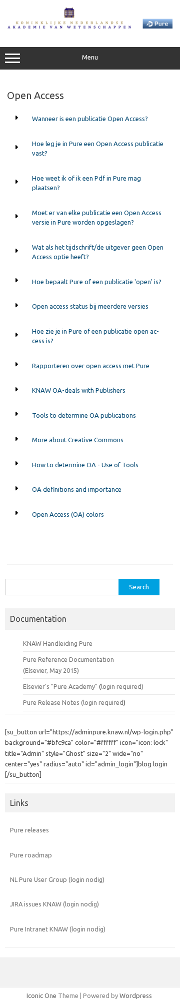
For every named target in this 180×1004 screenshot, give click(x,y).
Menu (90, 57)
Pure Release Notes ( (53, 702)
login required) (122, 686)
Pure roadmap (31, 854)
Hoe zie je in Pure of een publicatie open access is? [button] (95, 336)
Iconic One (41, 995)
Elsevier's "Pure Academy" (60, 686)
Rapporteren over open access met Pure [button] (91, 365)
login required (103, 702)
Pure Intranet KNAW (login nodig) (58, 928)
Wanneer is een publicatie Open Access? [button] (90, 118)
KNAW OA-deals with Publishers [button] (79, 390)
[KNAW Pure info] (90, 26)
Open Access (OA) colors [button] (68, 514)
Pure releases (29, 829)
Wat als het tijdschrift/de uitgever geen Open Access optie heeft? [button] (98, 252)
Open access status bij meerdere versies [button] (90, 306)
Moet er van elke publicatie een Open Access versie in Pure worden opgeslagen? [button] (97, 217)
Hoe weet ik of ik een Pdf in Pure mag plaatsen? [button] (86, 183)
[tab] (90, 119)
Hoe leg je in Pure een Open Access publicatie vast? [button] (98, 148)
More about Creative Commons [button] (78, 439)
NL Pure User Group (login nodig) (57, 879)
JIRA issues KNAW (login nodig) (54, 903)
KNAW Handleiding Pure (57, 643)
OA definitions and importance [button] (77, 489)
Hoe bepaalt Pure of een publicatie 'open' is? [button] (97, 281)
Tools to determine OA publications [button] (84, 415)
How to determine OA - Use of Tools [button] (85, 464)
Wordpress (136, 995)
